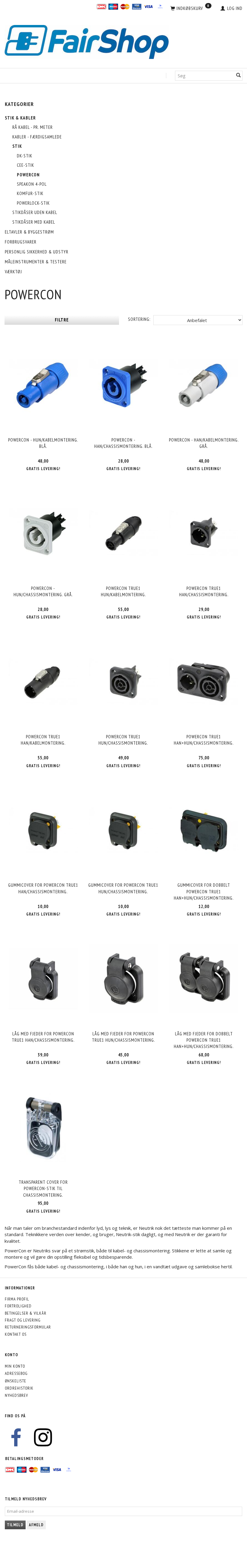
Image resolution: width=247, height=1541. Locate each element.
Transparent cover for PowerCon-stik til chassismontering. (43, 1188)
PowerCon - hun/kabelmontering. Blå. (43, 443)
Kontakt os (16, 1334)
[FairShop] (87, 41)
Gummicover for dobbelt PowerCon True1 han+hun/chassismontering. (204, 891)
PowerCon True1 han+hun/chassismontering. (204, 740)
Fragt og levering (22, 1320)
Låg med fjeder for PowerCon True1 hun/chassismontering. (123, 1037)
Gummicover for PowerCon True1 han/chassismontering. (43, 888)
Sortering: (139, 319)
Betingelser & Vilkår (25, 1313)
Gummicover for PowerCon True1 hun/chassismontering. (123, 888)
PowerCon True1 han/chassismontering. (204, 591)
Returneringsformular (28, 1327)
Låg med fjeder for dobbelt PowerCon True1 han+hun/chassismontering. (204, 1040)
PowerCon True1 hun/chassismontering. (123, 740)
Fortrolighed (18, 1306)
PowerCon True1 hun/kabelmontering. (123, 591)
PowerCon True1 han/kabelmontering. (43, 740)
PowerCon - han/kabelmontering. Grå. (204, 443)
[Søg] (238, 76)
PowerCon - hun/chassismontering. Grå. (43, 591)
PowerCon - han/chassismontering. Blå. (123, 443)
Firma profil (17, 1299)
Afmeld (36, 1524)
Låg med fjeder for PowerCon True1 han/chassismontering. (43, 1037)
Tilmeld (15, 1524)
